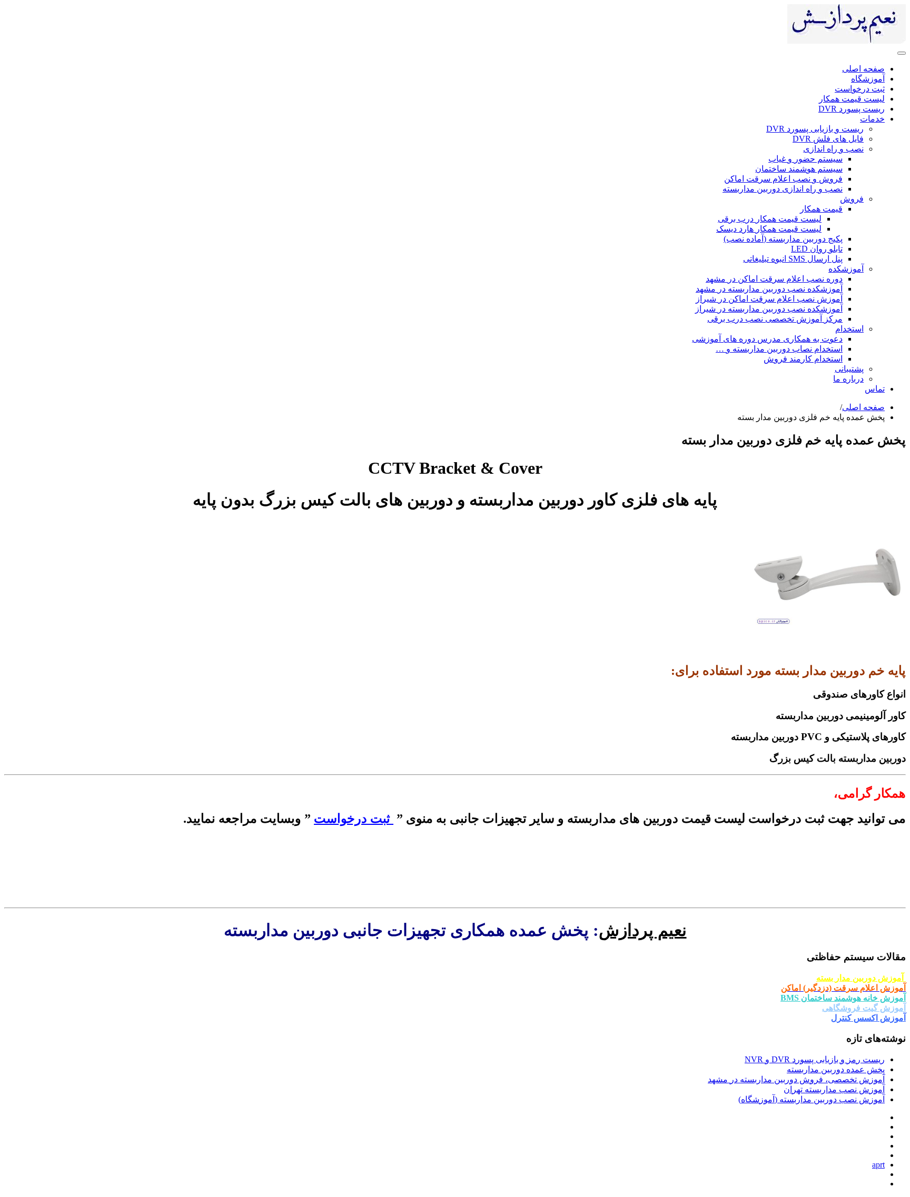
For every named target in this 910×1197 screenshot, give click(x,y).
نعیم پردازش (643, 930)
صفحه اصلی (863, 407)
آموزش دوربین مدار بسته (861, 977)
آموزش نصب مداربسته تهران (834, 1089)
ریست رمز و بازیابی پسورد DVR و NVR (815, 1059)
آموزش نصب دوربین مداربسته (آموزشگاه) (811, 1099)
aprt (878, 1164)
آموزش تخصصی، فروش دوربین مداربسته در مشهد (796, 1079)
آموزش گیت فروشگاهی (864, 1007)
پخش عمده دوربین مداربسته (836, 1069)
